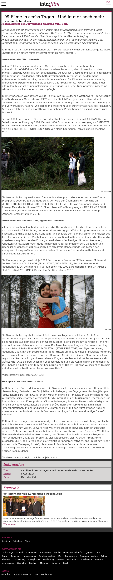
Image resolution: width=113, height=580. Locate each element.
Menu (3, 5)
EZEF (36, 574)
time (98, 552)
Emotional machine (89, 556)
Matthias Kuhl (29, 477)
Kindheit (33, 563)
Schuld (19, 552)
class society (19, 559)
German (108, 2)
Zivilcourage (7, 552)
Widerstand (31, 552)
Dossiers (5, 541)
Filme (27, 541)
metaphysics (34, 559)
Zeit (60, 556)
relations (5, 559)
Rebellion (15, 556)
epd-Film (5, 574)
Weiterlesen (9, 524)
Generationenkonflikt (73, 552)
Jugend (90, 552)
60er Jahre (21, 563)
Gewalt (4, 556)
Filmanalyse (71, 556)
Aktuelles (17, 541)
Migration (44, 563)
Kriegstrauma (29, 556)
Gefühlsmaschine (47, 556)
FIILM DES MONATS (22, 574)
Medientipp (46, 574)
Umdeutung (45, 552)
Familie (57, 552)
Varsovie (56, 563)
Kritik (65, 563)
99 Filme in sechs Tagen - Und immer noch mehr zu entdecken (57, 470)
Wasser (60, 559)
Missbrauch (72, 559)
